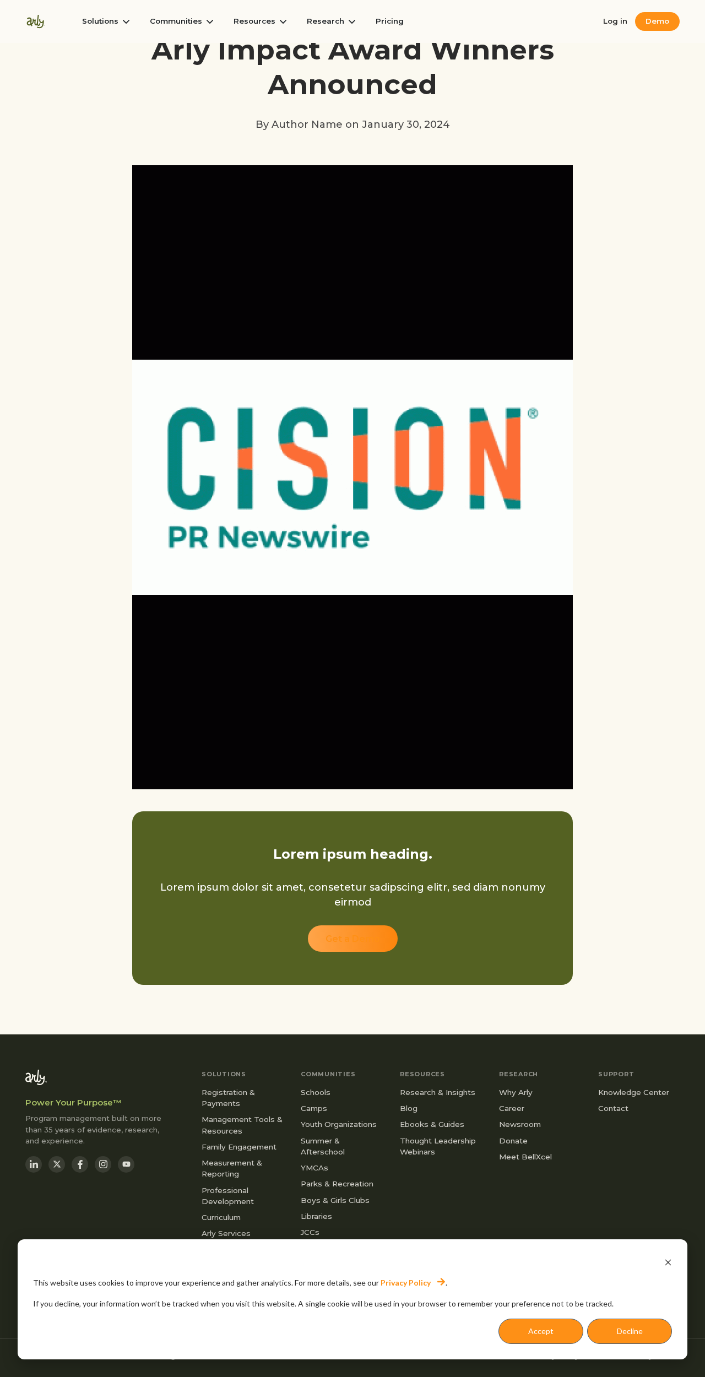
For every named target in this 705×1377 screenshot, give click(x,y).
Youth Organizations (339, 1124)
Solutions (100, 21)
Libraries (316, 1216)
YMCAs (314, 1167)
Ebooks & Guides (432, 1124)
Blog (408, 1108)
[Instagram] (103, 1164)
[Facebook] (80, 1164)
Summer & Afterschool (323, 1146)
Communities (176, 21)
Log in (615, 21)
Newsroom (520, 1124)
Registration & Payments (228, 1098)
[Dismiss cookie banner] (668, 1261)
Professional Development (228, 1196)
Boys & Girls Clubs (335, 1200)
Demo (657, 21)
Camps (314, 1108)
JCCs (310, 1232)
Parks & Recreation (337, 1183)
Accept (541, 1331)
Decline (630, 1331)
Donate (513, 1140)
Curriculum (221, 1217)
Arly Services (226, 1233)
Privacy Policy (406, 1282)
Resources (254, 21)
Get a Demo (353, 939)
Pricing (390, 21)
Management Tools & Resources (242, 1125)
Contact (613, 1108)
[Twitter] (56, 1164)
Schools (315, 1092)
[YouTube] (126, 1164)
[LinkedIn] (33, 1164)
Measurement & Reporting (232, 1168)
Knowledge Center (633, 1092)
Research (325, 21)
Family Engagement (239, 1146)
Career (511, 1108)
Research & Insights (437, 1092)
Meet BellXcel (525, 1156)
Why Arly (516, 1092)
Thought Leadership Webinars (438, 1146)
